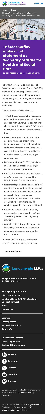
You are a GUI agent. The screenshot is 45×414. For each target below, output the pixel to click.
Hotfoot (25, 410)
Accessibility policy (11, 325)
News (13, 10)
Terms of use (8, 329)
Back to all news (13, 251)
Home (5, 10)
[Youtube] (4, 374)
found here (32, 243)
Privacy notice (9, 321)
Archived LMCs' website (14, 345)
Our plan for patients (21, 91)
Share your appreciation (14, 291)
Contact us (7, 309)
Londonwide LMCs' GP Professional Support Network (19, 300)
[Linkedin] (4, 354)
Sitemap (6, 318)
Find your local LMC (11, 295)
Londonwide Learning (12, 337)
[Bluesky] (4, 381)
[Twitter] (4, 368)
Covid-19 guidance (11, 341)
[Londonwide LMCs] (14, 3)
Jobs (4, 305)
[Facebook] (4, 361)
